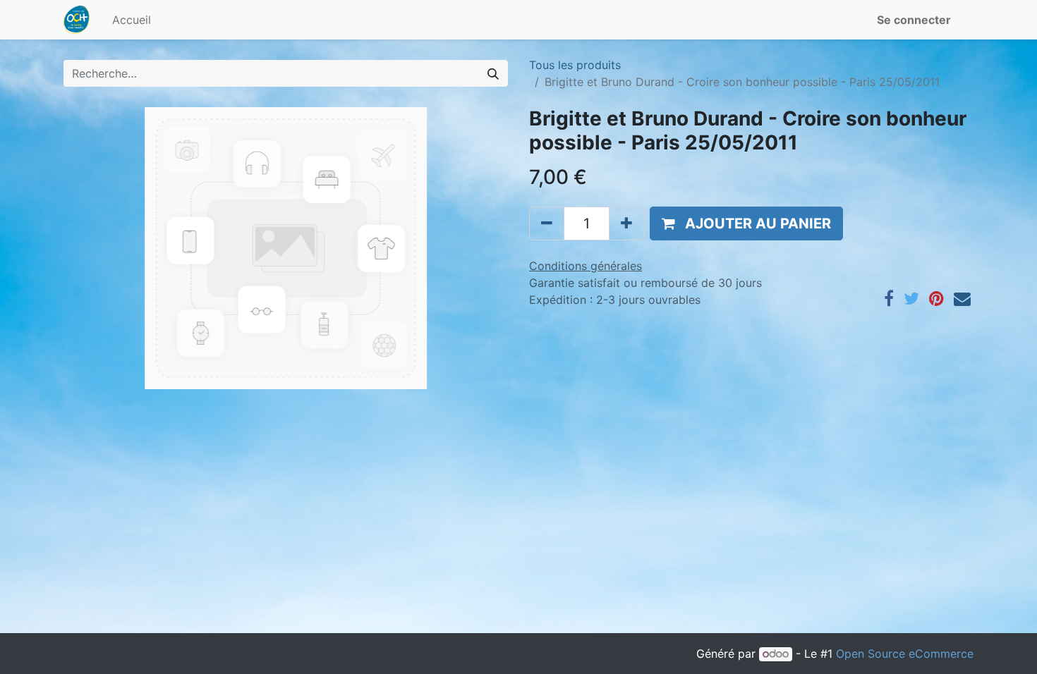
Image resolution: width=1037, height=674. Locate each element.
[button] (746, 223)
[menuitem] (132, 20)
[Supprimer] (546, 223)
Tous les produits (575, 65)
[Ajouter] (626, 223)
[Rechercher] (493, 73)
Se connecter (914, 20)
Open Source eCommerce (905, 654)
